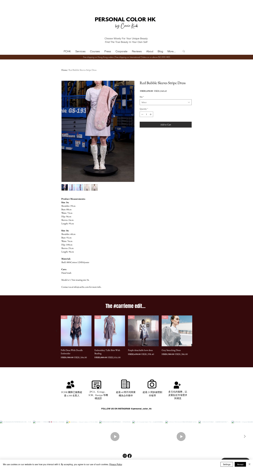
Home (64, 69)
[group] (126, 337)
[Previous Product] (56, 330)
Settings (226, 464)
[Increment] (151, 114)
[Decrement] (142, 114)
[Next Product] (196, 330)
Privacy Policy (115, 464)
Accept (240, 464)
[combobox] (166, 102)
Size (142, 96)
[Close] (249, 464)
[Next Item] (244, 436)
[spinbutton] (146, 114)
